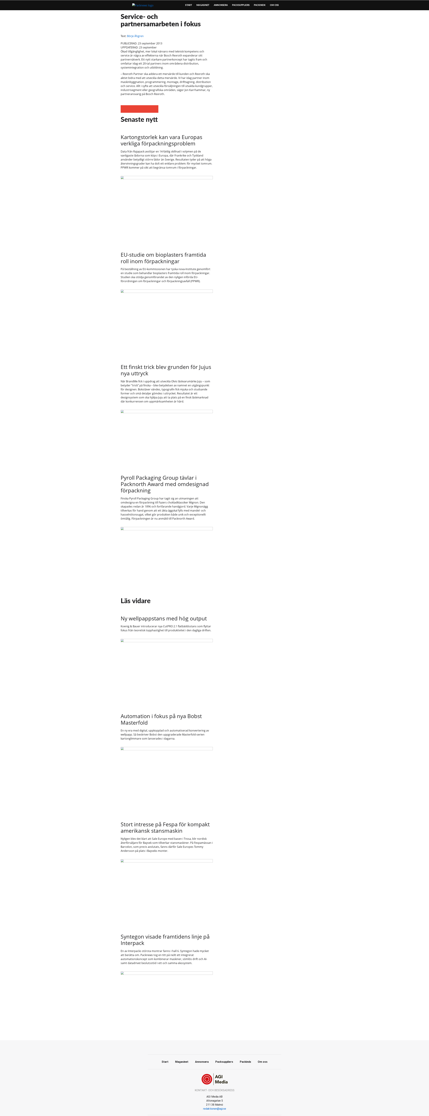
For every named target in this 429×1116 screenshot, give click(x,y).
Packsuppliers (241, 5)
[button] (124, 109)
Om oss (274, 5)
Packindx (259, 5)
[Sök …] (302, 5)
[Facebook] (207, 1047)
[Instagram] (222, 1047)
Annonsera (221, 5)
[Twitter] (214, 1047)
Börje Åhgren (135, 36)
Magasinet (202, 5)
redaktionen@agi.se (214, 1108)
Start (188, 5)
